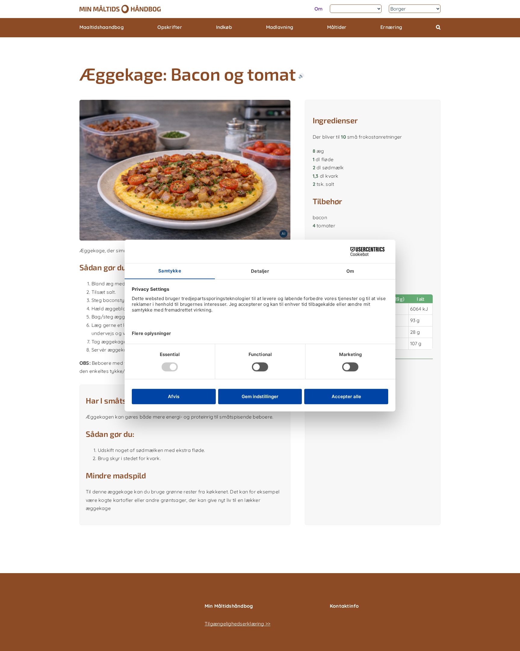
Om (318, 9)
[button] (438, 27)
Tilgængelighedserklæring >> (237, 624)
